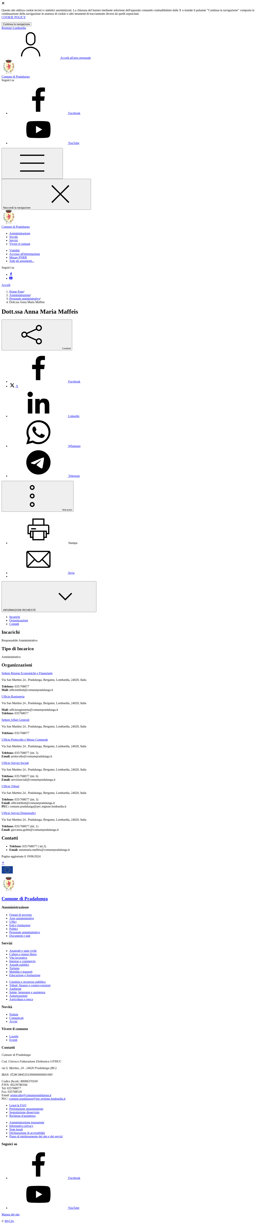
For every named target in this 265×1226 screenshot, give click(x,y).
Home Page (16, 291)
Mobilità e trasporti (20, 971)
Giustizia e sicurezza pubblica (27, 981)
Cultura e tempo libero (23, 954)
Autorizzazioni (18, 995)
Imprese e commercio (22, 961)
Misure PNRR (18, 257)
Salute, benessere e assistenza (27, 992)
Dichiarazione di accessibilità (27, 1133)
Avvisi (13, 1021)
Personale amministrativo (24, 298)
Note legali (16, 1129)
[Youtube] (10, 278)
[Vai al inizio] (3, 863)
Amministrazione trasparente (26, 1122)
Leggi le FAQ (17, 1105)
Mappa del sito (11, 1214)
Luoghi (13, 1036)
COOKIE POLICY (14, 17)
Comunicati (16, 1018)
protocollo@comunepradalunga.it (30, 1095)
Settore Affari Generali (15, 719)
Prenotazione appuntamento (26, 1108)
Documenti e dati (19, 935)
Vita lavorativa (18, 957)
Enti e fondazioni (19, 925)
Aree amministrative (21, 918)
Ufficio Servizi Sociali (15, 763)
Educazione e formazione (24, 975)
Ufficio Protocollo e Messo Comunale (25, 739)
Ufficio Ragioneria (13, 696)
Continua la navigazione (16, 24)
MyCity (9, 1221)
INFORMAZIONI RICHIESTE (20, 610)
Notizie (13, 1014)
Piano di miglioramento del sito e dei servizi (36, 1136)
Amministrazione (19, 295)
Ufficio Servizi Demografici (19, 813)
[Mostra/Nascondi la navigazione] (32, 163)
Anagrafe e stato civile (23, 950)
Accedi (6, 285)
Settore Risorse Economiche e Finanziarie (27, 673)
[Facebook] (10, 274)
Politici (13, 928)
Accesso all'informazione (24, 254)
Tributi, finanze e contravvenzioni (29, 985)
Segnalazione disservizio (24, 1112)
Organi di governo (20, 914)
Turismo (14, 968)
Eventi (13, 1040)
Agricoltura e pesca (21, 999)
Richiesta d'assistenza (22, 1115)
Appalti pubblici (19, 964)
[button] (19, 233)
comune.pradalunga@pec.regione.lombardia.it (37, 1098)
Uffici (12, 921)
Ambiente (15, 988)
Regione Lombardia (14, 28)
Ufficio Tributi (10, 786)
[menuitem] (44, 381)
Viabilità (14, 250)
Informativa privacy (21, 1126)
